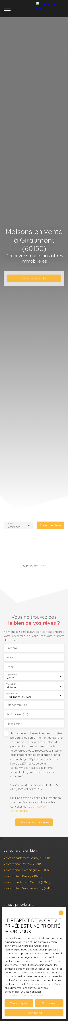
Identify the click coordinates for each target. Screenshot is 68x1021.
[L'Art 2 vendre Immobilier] (51, 8)
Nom (10, 657)
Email (10, 667)
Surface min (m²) (17, 714)
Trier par (10, 523)
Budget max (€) (17, 705)
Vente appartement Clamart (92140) (27, 882)
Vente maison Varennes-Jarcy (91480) (28, 888)
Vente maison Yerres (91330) (22, 864)
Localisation (11, 694)
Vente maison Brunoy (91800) (23, 876)
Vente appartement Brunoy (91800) (27, 858)
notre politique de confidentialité (24, 995)
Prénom (12, 648)
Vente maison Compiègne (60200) (26, 870)
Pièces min (13, 724)
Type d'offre (12, 675)
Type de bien (12, 684)
